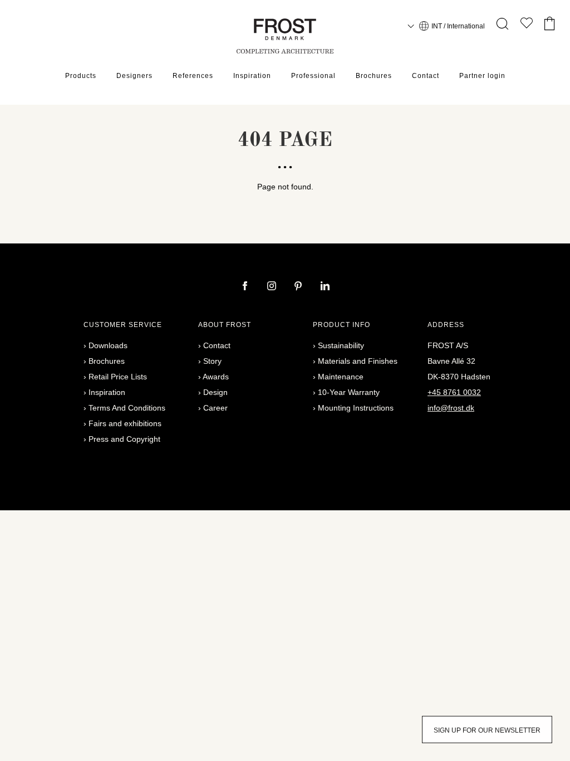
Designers (134, 76)
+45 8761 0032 (454, 392)
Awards (216, 376)
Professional (313, 76)
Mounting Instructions (356, 407)
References (193, 76)
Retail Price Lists (118, 376)
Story (212, 361)
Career (215, 407)
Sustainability (341, 345)
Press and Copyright (124, 439)
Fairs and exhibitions (125, 423)
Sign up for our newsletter (487, 730)
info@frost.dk (451, 407)
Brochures (374, 76)
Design (215, 392)
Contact (425, 76)
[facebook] (246, 286)
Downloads (108, 345)
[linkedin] (325, 286)
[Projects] (526, 25)
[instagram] (272, 286)
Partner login (482, 76)
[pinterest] (299, 286)
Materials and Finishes (357, 361)
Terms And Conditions (127, 407)
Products (80, 76)
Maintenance (340, 376)
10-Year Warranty (349, 392)
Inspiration (252, 76)
